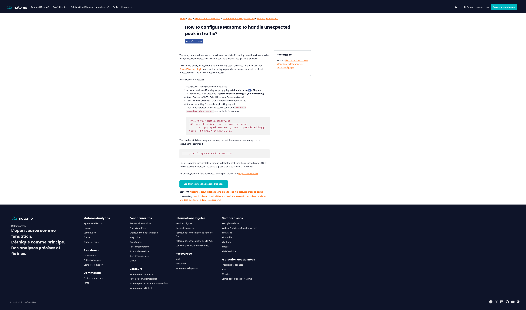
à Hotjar (225, 246)
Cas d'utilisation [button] (59, 7)
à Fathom (226, 242)
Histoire (87, 228)
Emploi (87, 237)
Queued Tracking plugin (190, 69)
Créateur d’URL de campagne (144, 232)
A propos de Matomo (93, 223)
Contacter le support (93, 265)
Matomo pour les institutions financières (149, 283)
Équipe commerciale (93, 278)
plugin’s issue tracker (248, 173)
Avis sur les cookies (185, 228)
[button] (456, 7)
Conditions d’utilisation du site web (192, 245)
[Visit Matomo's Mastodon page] (518, 303)
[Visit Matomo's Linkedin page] (502, 303)
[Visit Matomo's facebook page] (491, 303)
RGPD (224, 269)
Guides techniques (92, 260)
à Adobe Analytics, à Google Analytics (239, 228)
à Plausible (227, 237)
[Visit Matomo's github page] (507, 303)
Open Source (136, 242)
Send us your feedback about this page (204, 184)
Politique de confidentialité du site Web (194, 241)
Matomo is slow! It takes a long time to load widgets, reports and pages (226, 192)
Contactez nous (91, 242)
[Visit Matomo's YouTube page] (512, 302)
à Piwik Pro (227, 232)
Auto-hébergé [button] (102, 7)
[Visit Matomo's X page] (496, 303)
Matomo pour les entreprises (143, 279)
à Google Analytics (230, 223)
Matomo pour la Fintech (141, 288)
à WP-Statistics (229, 251)
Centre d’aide (90, 255)
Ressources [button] (126, 7)
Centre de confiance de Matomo (237, 279)
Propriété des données (232, 265)
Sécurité (226, 274)
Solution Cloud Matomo (82, 7)
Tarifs (115, 7)
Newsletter (181, 263)
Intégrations (135, 237)
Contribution (90, 232)
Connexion (479, 7)
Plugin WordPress (138, 228)
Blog (178, 259)
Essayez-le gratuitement (503, 7)
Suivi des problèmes (139, 256)
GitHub (133, 260)
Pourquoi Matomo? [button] (40, 7)
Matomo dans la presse (187, 268)
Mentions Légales (184, 223)
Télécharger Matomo (139, 246)
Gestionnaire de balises (140, 223)
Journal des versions (139, 251)
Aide (487, 7)
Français (470, 7)
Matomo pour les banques (142, 274)
